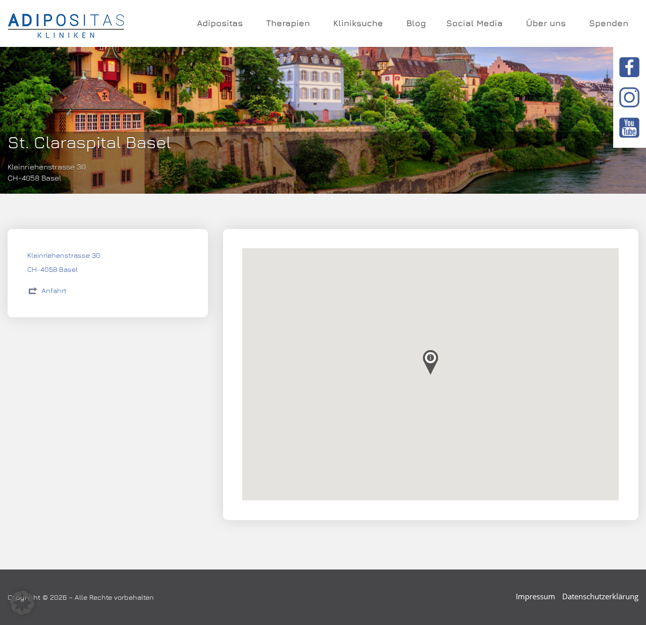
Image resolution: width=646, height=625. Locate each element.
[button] (22, 603)
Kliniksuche (358, 23)
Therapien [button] (288, 23)
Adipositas (220, 23)
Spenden (608, 23)
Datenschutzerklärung (600, 596)
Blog (416, 23)
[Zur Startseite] (66, 23)
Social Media (474, 23)
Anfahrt (54, 290)
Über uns (546, 23)
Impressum (535, 596)
